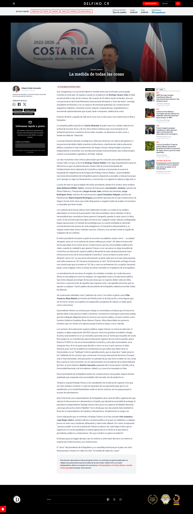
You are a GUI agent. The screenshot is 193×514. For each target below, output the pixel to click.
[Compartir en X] (24, 104)
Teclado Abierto (97, 70)
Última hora (35, 11)
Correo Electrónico (22, 142)
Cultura (64, 11)
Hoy (157, 93)
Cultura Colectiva (163, 160)
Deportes (55, 11)
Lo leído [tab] (159, 89)
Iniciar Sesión (150, 3)
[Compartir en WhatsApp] (14, 104)
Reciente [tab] (150, 89)
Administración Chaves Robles (23, 114)
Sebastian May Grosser (163, 136)
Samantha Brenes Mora (163, 171)
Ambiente (73, 11)
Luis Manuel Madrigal (163, 104)
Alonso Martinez (161, 155)
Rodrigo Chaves (30, 110)
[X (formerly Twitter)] (114, 499)
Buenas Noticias (86, 11)
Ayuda (49, 499)
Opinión (45, 11)
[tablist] (162, 89)
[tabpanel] (162, 133)
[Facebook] (108, 499)
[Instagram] (120, 499)
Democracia (17, 110)
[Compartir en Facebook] (19, 104)
